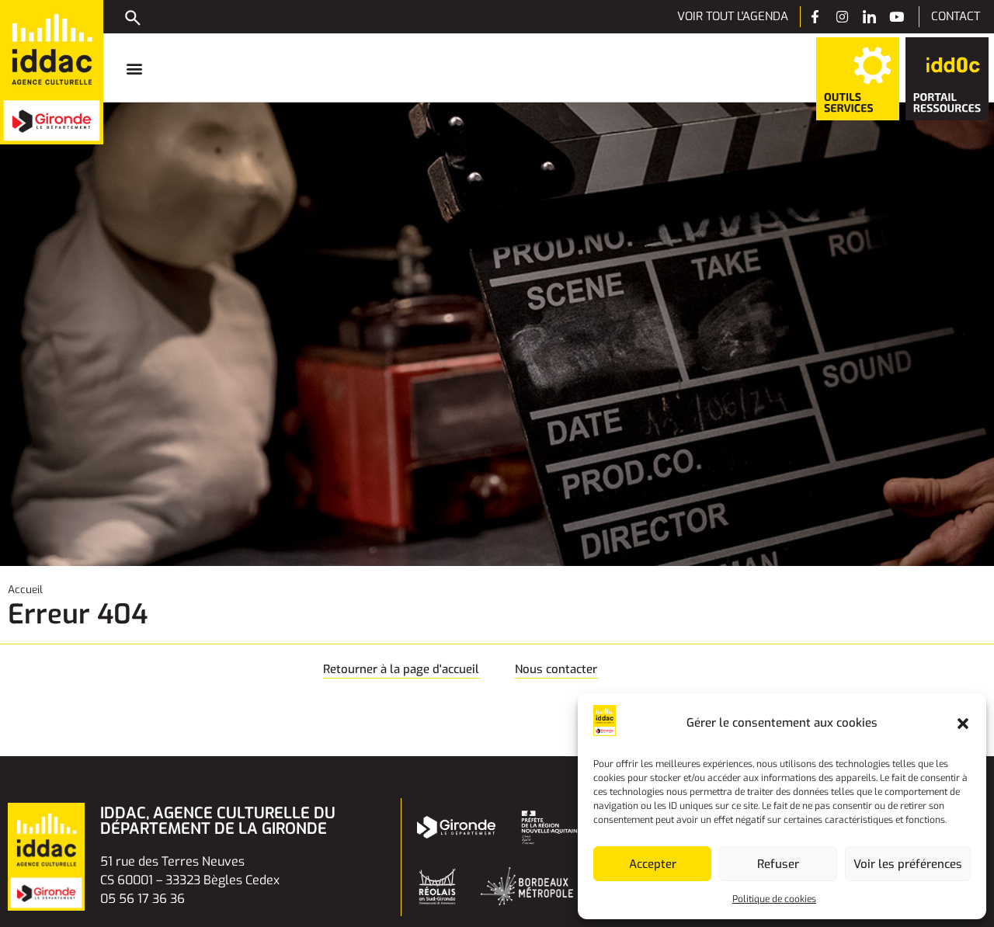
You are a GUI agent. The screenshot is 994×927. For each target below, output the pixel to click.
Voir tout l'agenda (732, 16)
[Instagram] (842, 16)
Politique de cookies (774, 899)
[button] (963, 723)
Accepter (652, 864)
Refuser (778, 864)
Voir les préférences (907, 864)
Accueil (25, 589)
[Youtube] (896, 16)
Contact (955, 16)
